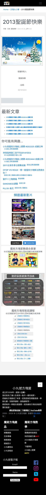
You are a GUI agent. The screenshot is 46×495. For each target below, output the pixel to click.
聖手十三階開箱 (10, 179)
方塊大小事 (14, 9)
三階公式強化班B (22, 337)
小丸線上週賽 (30, 451)
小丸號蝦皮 (8, 451)
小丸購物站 (8, 447)
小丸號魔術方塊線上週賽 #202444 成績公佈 (23, 159)
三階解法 (13, 175)
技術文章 (7, 175)
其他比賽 (30, 165)
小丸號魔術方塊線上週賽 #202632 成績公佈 (19, 124)
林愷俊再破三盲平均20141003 (17, 153)
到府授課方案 (32, 436)
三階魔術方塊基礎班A (23, 316)
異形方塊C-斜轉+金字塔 (24, 351)
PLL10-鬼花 (8, 188)
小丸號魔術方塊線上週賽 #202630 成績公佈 (19, 134)
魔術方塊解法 (27, 175)
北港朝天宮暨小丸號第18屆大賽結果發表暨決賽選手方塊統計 (24, 127)
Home (5, 9)
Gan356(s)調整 (10, 184)
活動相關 (15, 149)
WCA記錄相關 (9, 155)
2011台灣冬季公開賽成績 (14, 165)
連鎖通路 (7, 440)
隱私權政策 (37, 414)
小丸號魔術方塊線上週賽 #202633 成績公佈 (19, 120)
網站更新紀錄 (14, 410)
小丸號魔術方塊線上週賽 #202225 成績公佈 (23, 146)
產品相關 (21, 178)
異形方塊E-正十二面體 (23, 358)
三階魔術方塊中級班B (23, 323)
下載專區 (25, 410)
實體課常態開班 (31, 433)
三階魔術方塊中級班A (23, 319)
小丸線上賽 (8, 149)
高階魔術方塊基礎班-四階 (24, 341)
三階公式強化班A (22, 333)
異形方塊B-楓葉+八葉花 (24, 348)
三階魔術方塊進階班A (23, 326)
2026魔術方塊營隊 (31, 441)
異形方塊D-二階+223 (23, 355)
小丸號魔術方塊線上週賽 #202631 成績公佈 (19, 130)
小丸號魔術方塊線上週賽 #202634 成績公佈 (19, 117)
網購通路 (7, 433)
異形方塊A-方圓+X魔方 (24, 344)
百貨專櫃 (7, 436)
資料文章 (20, 175)
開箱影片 (7, 443)
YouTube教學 (36, 410)
